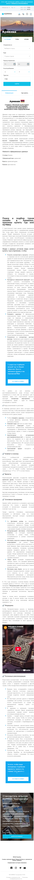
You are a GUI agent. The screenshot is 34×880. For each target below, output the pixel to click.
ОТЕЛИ (26, 39)
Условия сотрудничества (13, 877)
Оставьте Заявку (18, 778)
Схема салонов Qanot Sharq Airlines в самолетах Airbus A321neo (17, 860)
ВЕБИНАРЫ (6, 806)
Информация (9, 93)
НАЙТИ (17, 83)
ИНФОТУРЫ (15, 806)
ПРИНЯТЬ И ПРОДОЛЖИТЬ (19, 3)
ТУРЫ (17, 39)
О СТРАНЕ (7, 39)
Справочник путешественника (17, 862)
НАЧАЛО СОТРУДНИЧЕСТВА (11, 803)
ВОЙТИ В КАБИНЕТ (17, 836)
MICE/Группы (17, 857)
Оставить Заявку (18, 381)
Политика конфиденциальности (19, 878)
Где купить (24, 93)
